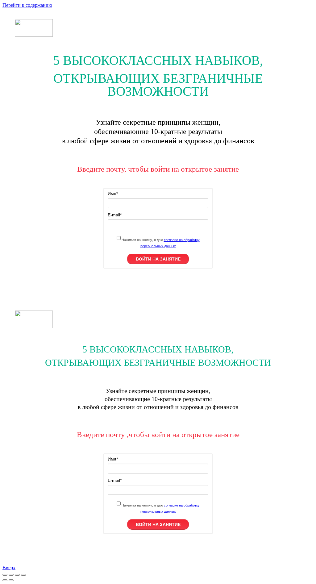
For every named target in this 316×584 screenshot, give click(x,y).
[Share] (11, 575)
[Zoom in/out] (23, 575)
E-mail (115, 214)
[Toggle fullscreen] (17, 575)
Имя (113, 193)
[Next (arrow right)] (11, 580)
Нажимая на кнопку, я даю (160, 242)
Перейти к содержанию (27, 5)
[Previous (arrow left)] (4, 580)
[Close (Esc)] (4, 575)
